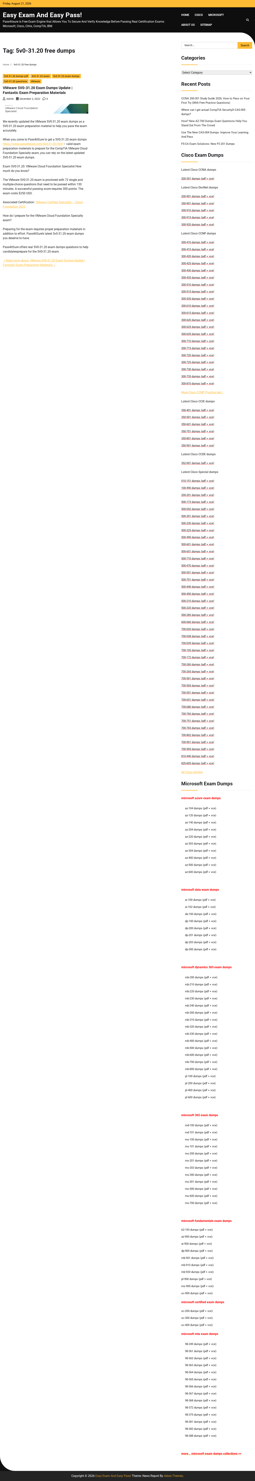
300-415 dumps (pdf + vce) (197, 249)
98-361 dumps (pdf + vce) (200, 1351)
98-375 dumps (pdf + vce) (200, 1414)
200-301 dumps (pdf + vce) (197, 178)
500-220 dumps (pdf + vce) (197, 608)
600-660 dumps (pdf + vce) (197, 622)
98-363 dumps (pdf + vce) (200, 1365)
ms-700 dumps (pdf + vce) (201, 1203)
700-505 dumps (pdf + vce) (197, 685)
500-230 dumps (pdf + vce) (197, 523)
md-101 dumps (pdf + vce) (201, 1132)
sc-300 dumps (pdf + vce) (197, 1318)
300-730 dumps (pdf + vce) (197, 369)
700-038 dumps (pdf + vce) (197, 636)
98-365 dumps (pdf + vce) (200, 1379)
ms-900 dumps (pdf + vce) (197, 1286)
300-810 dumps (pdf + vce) (197, 383)
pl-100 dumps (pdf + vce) (200, 1076)
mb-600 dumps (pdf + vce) (201, 1055)
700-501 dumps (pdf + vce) (197, 678)
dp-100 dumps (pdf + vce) (200, 921)
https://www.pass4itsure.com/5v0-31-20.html (33, 144)
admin (10, 98)
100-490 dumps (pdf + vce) (197, 488)
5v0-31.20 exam (41, 76)
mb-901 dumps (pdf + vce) (197, 1258)
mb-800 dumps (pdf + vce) (201, 1069)
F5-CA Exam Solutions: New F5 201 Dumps (208, 144)
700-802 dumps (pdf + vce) (197, 735)
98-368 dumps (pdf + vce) (200, 1400)
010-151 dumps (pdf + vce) (197, 481)
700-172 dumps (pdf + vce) (197, 657)
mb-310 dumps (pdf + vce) (201, 1019)
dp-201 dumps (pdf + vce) (200, 935)
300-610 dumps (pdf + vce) (197, 305)
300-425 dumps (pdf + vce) (197, 263)
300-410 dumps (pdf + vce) (197, 242)
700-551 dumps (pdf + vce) (197, 692)
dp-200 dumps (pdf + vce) (200, 928)
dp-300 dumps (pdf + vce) (200, 949)
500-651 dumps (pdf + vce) (197, 551)
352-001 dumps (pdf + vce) (197, 463)
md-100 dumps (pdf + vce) (201, 1125)
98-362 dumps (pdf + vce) (200, 1358)
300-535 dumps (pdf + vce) (197, 298)
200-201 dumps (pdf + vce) (197, 495)
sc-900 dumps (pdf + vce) (197, 1293)
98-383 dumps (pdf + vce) (200, 1429)
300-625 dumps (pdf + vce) (197, 327)
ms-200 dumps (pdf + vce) (201, 1153)
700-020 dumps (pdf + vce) (197, 629)
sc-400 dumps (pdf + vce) (197, 1325)
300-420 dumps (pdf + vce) (197, 256)
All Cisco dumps (192, 772)
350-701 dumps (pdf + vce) (197, 431)
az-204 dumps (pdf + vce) (200, 829)
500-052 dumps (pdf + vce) (197, 509)
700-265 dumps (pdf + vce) (197, 671)
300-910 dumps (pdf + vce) (197, 210)
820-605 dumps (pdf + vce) (197, 763)
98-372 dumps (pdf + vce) (200, 1407)
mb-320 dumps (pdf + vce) (201, 1026)
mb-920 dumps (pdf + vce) (197, 1272)
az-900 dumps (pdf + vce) (196, 1236)
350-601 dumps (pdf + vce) (197, 424)
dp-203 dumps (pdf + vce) (200, 942)
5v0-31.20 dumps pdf (16, 76)
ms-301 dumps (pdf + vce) (201, 1181)
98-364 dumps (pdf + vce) (200, 1372)
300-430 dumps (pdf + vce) (197, 270)
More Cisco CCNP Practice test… (202, 392)
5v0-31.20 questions (15, 81)
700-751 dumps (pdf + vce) (197, 721)
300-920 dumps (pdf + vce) (197, 224)
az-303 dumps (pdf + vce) (200, 843)
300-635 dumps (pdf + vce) (197, 334)
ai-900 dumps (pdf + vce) (196, 1243)
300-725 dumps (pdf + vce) (197, 362)
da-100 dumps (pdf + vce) (200, 914)
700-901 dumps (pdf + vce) (197, 742)
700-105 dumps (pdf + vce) (197, 650)
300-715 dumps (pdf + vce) (197, 348)
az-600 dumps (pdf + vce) (200, 872)
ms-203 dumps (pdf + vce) (201, 1167)
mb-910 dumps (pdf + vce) (197, 1265)
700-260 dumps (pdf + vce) (197, 664)
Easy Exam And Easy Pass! (42, 15)
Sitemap (206, 25)
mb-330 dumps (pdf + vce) (201, 1033)
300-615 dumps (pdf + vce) (197, 313)
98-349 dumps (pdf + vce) (200, 1344)
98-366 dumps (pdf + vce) (200, 1386)
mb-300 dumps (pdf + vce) (201, 1012)
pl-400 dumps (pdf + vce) (200, 1090)
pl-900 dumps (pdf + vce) (196, 1279)
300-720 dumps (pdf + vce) (197, 355)
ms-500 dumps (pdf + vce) (201, 1189)
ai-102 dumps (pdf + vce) (200, 907)
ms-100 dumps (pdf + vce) (201, 1139)
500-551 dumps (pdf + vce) (197, 572)
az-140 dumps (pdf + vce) (200, 822)
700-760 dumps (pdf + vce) (197, 713)
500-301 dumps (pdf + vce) (197, 516)
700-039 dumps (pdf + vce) (197, 643)
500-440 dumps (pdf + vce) (197, 586)
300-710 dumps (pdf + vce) (197, 341)
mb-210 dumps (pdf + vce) (201, 984)
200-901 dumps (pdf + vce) (197, 196)
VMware (35, 81)
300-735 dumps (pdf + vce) (197, 376)
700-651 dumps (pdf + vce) (197, 699)
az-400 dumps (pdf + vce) (200, 857)
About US (188, 25)
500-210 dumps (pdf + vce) (197, 601)
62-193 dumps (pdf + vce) (197, 1229)
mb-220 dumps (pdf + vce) (201, 991)
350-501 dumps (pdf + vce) (197, 417)
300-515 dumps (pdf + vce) (197, 291)
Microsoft (216, 15)
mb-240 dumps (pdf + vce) (201, 1005)
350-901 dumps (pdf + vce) (197, 203)
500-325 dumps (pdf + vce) (197, 530)
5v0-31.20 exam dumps (66, 76)
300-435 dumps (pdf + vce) (197, 277)
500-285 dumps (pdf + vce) (197, 615)
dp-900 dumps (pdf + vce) (197, 1251)
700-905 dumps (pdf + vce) (197, 749)
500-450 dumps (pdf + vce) (197, 594)
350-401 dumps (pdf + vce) (197, 410)
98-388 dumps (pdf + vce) (200, 1435)
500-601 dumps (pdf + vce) (197, 544)
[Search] (247, 20)
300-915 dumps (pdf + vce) (197, 217)
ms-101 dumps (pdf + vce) (201, 1146)
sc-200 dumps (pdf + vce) (197, 1311)
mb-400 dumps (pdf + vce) (201, 1041)
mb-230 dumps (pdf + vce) (201, 998)
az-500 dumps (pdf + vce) (200, 865)
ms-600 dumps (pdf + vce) (201, 1196)
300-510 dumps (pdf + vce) (197, 284)
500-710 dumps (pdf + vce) (197, 558)
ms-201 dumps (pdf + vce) (201, 1160)
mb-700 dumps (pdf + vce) (201, 1062)
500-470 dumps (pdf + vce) (197, 565)
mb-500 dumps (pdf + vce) (201, 1048)
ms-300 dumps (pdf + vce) (201, 1175)
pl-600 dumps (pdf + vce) (200, 1097)
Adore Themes (173, 1476)
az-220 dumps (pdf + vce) (200, 836)
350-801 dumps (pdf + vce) (197, 438)
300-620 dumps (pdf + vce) (197, 320)
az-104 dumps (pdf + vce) (200, 808)
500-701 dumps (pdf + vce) (197, 579)
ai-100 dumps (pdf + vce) (200, 900)
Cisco (199, 15)
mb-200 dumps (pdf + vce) (201, 977)
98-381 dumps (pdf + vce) (200, 1421)
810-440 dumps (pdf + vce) (197, 756)
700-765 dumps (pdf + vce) (197, 728)
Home (185, 15)
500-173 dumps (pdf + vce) (197, 502)
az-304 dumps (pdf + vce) (200, 850)
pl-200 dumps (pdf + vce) (200, 1083)
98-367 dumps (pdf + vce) (200, 1393)
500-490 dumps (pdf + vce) (197, 537)
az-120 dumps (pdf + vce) (200, 815)
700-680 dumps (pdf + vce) (197, 707)
